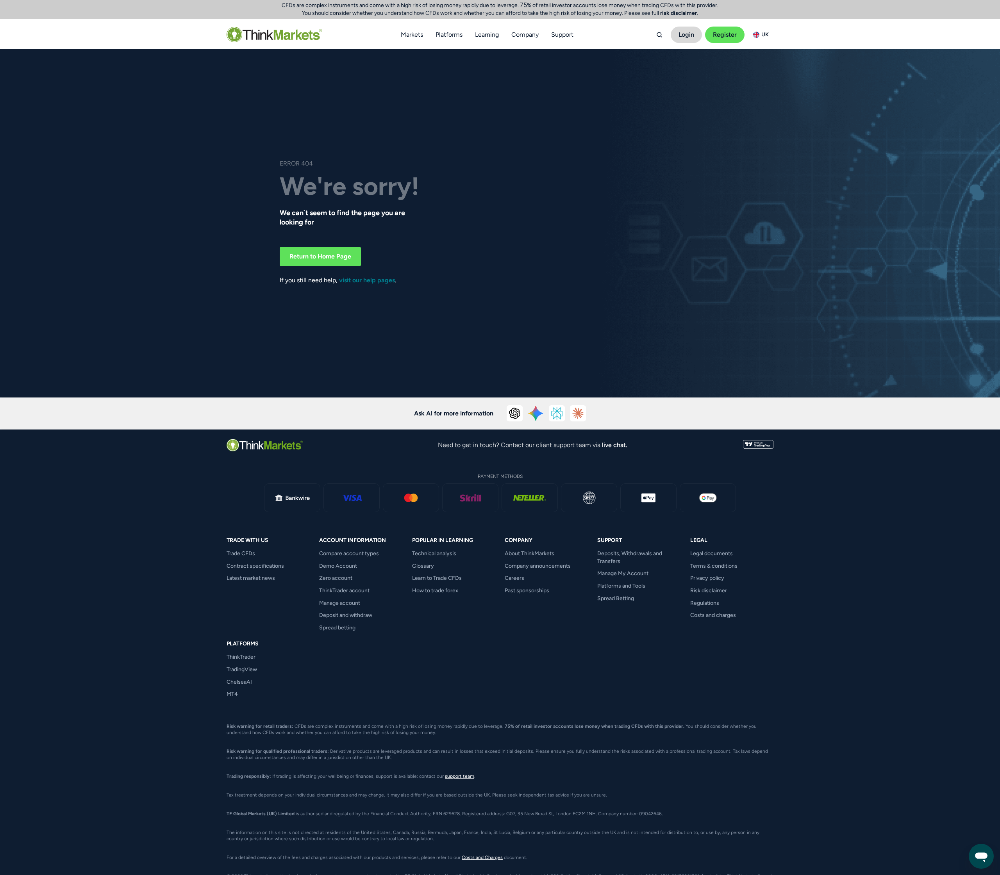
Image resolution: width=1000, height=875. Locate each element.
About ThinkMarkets (529, 553)
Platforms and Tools (621, 586)
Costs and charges (713, 615)
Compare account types (349, 553)
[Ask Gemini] (536, 413)
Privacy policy (707, 578)
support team (459, 776)
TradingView (242, 669)
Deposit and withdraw (345, 615)
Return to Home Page (320, 256)
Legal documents (711, 553)
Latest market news (251, 578)
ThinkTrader (241, 657)
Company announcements (538, 566)
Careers (514, 578)
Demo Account (338, 566)
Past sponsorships (527, 590)
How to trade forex (435, 590)
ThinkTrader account (344, 590)
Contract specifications (255, 566)
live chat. (614, 445)
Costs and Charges (482, 857)
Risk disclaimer (708, 590)
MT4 (232, 694)
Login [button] (686, 34)
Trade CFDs (241, 553)
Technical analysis (434, 553)
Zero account (335, 578)
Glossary (423, 566)
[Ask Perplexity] (557, 413)
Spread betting (337, 627)
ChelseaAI (239, 682)
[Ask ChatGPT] (515, 413)
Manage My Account (622, 573)
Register (725, 34)
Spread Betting (615, 598)
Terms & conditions (714, 566)
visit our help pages (367, 280)
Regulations (704, 603)
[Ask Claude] (578, 413)
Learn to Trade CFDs (437, 578)
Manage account (339, 603)
